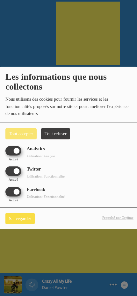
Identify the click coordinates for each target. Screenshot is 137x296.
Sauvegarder (20, 218)
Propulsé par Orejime (117, 217)
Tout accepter (21, 133)
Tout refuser (56, 133)
